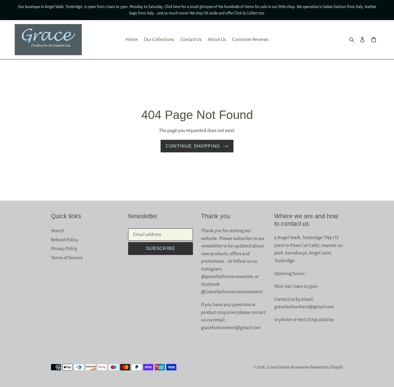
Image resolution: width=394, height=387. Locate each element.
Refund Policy (64, 239)
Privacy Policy (64, 248)
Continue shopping (193, 146)
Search (57, 230)
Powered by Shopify (326, 367)
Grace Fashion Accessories (288, 367)
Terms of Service (67, 257)
